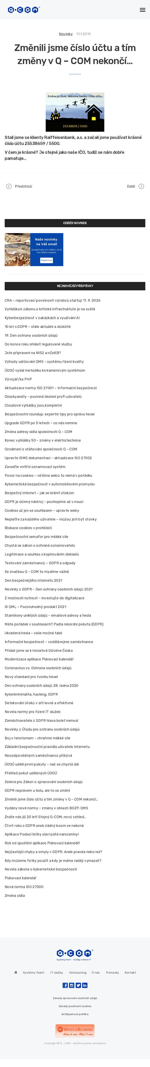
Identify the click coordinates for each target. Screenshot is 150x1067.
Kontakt (130, 972)
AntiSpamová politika (75, 1014)
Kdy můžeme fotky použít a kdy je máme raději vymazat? (53, 861)
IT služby (56, 972)
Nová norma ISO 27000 (24, 887)
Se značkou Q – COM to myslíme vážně (37, 572)
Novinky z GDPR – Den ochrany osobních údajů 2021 (48, 589)
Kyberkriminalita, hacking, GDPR (31, 694)
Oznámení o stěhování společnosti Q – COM (41, 449)
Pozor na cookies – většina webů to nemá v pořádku (48, 475)
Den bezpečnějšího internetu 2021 (33, 580)
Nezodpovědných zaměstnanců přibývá (38, 755)
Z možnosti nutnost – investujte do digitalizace (44, 598)
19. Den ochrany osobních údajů (31, 335)
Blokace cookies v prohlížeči (28, 528)
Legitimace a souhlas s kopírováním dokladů (42, 554)
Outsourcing (78, 972)
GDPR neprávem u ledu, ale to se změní (37, 790)
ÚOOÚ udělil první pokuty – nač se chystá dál (42, 764)
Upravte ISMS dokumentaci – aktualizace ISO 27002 (48, 458)
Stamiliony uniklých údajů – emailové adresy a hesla (48, 615)
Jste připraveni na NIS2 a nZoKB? (33, 353)
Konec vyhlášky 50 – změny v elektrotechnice (43, 440)
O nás (96, 972)
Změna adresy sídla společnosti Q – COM (38, 432)
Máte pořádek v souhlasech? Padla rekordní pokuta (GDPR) (54, 624)
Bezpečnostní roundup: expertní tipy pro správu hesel (50, 414)
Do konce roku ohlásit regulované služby (38, 344)
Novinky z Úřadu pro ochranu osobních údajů (42, 729)
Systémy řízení (33, 972)
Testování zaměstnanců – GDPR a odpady (40, 563)
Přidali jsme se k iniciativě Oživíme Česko (39, 650)
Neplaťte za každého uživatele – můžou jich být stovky (51, 519)
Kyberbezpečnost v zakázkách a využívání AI (42, 318)
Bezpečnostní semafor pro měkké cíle (36, 537)
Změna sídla (15, 895)
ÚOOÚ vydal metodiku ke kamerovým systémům (45, 370)
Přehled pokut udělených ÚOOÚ (31, 773)
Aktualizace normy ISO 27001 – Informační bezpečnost (51, 388)
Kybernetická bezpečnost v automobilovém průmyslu (50, 484)
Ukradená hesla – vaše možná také (33, 633)
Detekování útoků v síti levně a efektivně (39, 703)
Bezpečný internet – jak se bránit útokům (39, 493)
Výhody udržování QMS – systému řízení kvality (44, 362)
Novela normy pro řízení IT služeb (33, 712)
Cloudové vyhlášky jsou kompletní (33, 405)
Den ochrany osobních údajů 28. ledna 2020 (42, 685)
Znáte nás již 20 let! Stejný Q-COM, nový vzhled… (45, 817)
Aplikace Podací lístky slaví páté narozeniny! (42, 834)
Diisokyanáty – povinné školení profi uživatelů (43, 396)
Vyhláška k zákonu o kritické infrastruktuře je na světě (50, 309)
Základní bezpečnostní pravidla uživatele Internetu (47, 747)
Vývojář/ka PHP (18, 379)
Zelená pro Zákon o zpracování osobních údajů (44, 782)
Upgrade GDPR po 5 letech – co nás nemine (41, 423)
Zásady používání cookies (75, 1006)
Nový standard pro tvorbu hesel (31, 677)
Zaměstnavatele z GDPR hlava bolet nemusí (41, 720)
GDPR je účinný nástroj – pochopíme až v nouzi (44, 502)
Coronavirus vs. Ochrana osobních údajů (38, 668)
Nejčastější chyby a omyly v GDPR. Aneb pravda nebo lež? (53, 852)
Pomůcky (112, 972)
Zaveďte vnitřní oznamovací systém (35, 467)
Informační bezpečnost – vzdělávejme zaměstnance (49, 642)
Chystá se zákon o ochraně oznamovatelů (40, 545)
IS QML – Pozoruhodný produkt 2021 (35, 607)
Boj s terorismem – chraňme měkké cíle (37, 738)
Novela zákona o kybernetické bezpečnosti (41, 869)
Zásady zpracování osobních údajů (75, 998)
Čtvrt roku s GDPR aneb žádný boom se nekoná (44, 826)
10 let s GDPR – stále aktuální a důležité (38, 327)
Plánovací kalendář (20, 878)
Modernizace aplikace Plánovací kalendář (39, 659)
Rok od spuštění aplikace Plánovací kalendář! (42, 843)
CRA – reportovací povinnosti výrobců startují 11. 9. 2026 (53, 300)
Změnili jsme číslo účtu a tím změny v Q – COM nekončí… (51, 799)
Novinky (66, 34)
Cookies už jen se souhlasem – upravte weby (42, 510)
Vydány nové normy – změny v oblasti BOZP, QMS (46, 808)
